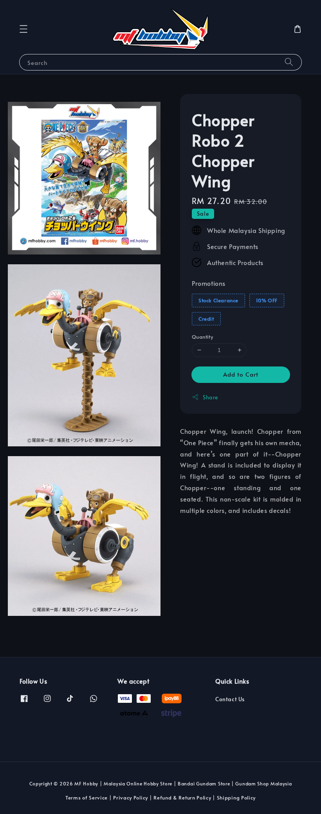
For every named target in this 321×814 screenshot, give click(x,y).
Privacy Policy (130, 797)
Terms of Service (86, 797)
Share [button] (210, 397)
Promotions (208, 283)
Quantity (202, 336)
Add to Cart (240, 374)
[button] (23, 29)
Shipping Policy (236, 797)
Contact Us (230, 699)
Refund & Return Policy (182, 797)
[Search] (288, 62)
